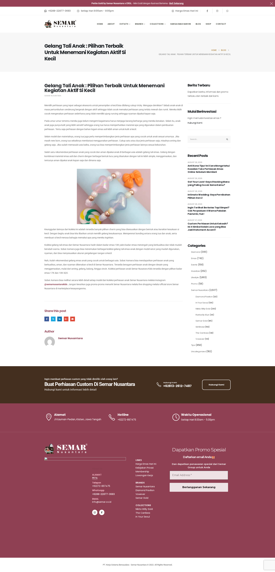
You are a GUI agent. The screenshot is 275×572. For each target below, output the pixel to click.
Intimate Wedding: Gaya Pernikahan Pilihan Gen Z (209, 196)
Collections (157, 24)
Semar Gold (202, 320)
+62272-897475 (101, 486)
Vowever (200, 339)
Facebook (46, 319)
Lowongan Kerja (144, 475)
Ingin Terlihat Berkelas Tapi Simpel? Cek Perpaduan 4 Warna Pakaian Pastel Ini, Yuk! (208, 210)
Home (100, 24)
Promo (194, 283)
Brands (139, 24)
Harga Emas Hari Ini (180, 24)
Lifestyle (195, 277)
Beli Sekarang (176, 3)
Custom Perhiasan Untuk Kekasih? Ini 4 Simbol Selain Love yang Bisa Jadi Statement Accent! (208, 226)
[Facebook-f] (101, 512)
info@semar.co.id (101, 501)
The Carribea (202, 333)
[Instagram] (217, 11)
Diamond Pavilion (204, 296)
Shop (208, 24)
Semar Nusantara (52, 95)
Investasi (195, 271)
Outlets (123, 24)
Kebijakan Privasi (145, 467)
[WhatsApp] (227, 11)
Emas (194, 258)
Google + (66, 319)
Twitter (53, 319)
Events (194, 264)
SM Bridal (200, 326)
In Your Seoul (202, 302)
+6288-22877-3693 (103, 494)
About (111, 24)
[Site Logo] (60, 24)
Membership (142, 471)
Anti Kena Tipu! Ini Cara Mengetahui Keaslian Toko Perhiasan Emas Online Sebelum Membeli (209, 169)
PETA (95, 478)
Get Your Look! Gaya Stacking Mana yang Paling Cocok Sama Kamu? (208, 183)
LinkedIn (59, 319)
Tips (193, 345)
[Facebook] (207, 11)
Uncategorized (198, 351)
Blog (198, 24)
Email (72, 319)
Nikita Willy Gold (203, 308)
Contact (221, 24)
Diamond (195, 252)
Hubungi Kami (195, 122)
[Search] (227, 139)
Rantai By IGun (202, 314)
